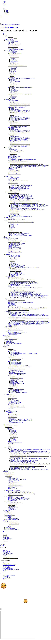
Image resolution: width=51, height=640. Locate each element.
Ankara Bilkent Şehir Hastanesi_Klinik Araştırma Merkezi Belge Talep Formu (25, 294)
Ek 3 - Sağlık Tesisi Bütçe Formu (17, 290)
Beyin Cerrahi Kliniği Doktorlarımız (17, 369)
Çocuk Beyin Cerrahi (14, 379)
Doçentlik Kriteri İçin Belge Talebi (15, 252)
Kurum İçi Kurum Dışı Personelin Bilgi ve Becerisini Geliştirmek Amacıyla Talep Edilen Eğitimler (27, 307)
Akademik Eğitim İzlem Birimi (11, 238)
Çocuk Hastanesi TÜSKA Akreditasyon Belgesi (19, 197)
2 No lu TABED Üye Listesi (16, 273)
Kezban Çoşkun (13, 434)
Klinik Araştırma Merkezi (10, 276)
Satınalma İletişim (13, 149)
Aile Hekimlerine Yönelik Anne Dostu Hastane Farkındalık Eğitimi (21, 222)
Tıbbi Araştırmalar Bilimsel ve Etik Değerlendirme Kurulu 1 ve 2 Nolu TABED (23, 267)
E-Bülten (10, 526)
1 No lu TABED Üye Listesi (16, 272)
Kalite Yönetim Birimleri (13, 183)
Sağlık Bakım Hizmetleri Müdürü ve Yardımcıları (20, 103)
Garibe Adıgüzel (13, 79)
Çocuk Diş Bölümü (14, 382)
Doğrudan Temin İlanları (15, 151)
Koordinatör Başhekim (12, 51)
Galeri (11, 229)
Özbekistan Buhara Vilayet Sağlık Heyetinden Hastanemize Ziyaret (23, 462)
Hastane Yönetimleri (9, 99)
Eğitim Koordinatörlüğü (12, 173)
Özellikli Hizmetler (9, 394)
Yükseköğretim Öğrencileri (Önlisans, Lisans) (17, 317)
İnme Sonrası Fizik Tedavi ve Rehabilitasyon (17, 479)
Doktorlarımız (13, 350)
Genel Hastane (11, 42)
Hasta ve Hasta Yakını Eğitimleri (14, 306)
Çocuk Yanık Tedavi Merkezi (13, 403)
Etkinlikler (10, 421)
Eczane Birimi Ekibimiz (15, 170)
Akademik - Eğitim (7, 237)
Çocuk (9, 375)
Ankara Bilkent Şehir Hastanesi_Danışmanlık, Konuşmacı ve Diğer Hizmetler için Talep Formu (29, 295)
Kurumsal (5, 34)
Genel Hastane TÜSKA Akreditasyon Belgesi (19, 194)
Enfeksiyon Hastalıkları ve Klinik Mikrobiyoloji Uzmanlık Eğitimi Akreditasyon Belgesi (27, 209)
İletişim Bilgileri (8, 511)
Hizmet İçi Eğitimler (12, 303)
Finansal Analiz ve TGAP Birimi (14, 174)
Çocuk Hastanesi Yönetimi (13, 134)
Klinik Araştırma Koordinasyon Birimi (15, 277)
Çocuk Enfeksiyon (14, 385)
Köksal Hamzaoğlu (14, 61)
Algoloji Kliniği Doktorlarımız (16, 362)
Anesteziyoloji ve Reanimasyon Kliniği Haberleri (20, 366)
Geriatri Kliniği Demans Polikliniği (17, 405)
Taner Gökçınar (13, 56)
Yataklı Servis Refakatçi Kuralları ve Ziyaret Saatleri (18, 491)
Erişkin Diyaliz (11, 408)
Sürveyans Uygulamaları (13, 415)
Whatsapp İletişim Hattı (10, 515)
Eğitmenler (12, 228)
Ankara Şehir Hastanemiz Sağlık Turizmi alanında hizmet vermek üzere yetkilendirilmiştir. (28, 466)
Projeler (7, 220)
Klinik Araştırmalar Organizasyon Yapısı (16, 278)
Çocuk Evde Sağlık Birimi (15, 386)
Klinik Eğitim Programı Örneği (14, 251)
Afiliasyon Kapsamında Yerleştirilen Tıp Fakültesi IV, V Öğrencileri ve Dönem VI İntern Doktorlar (29, 322)
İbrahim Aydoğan (13, 91)
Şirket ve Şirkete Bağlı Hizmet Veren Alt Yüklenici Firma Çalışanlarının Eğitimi (23, 308)
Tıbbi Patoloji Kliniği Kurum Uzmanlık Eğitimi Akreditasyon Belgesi (24, 203)
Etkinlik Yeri (12, 227)
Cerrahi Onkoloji (11, 372)
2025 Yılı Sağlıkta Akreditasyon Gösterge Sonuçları (18, 180)
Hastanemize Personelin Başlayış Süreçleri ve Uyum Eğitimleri (20, 302)
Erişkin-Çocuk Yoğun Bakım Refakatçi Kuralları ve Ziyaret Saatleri (21, 493)
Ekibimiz (10, 429)
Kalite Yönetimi (8, 176)
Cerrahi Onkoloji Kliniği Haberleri (17, 374)
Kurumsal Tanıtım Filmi (10, 528)
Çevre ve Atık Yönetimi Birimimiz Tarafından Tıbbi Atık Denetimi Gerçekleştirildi (26, 164)
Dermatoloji (10, 388)
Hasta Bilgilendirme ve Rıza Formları (15, 495)
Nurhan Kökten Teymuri (15, 81)
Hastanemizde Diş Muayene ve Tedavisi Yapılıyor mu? (18, 498)
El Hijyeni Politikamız (12, 178)
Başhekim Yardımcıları (14, 102)
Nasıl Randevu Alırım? (9, 475)
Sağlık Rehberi (8, 477)
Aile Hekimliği (11, 356)
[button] (5, 9)
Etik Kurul (7, 254)
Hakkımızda (10, 37)
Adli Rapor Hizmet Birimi (13, 157)
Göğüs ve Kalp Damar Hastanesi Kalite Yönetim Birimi (21, 185)
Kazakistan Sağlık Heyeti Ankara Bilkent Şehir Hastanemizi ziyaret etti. (24, 454)
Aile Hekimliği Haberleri (15, 360)
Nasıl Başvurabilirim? (14, 354)
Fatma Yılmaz (13, 80)
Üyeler (11, 262)
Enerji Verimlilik (8, 217)
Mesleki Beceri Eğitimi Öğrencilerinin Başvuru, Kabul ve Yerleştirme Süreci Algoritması (27, 314)
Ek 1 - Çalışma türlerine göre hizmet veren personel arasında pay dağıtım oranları (26, 287)
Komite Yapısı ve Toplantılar (13, 414)
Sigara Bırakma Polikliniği (15, 359)
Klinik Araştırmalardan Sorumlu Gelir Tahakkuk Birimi (19, 285)
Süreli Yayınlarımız (9, 331)
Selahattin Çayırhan (14, 92)
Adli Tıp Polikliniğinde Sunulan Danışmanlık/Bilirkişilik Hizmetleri (23, 353)
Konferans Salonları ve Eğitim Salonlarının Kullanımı (18, 310)
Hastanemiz (7, 35)
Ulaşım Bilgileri (8, 514)
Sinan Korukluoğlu (14, 60)
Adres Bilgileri (13, 355)
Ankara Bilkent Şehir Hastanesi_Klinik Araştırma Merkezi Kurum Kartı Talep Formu (27, 296)
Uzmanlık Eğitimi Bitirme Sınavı (14, 247)
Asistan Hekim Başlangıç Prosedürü (17, 243)
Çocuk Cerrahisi (13, 380)
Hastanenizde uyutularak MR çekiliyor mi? (16, 497)
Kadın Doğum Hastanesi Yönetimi (15, 127)
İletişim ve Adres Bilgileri (13, 249)
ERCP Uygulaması (11, 487)
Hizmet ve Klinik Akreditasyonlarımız (12, 191)
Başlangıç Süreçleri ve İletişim (14, 242)
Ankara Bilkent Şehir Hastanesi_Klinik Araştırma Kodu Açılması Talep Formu (25, 293)
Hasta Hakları (8, 473)
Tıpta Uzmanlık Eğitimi (12, 239)
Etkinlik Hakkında (14, 224)
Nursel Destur (13, 433)
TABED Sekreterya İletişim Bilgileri (17, 274)
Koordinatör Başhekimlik (13, 41)
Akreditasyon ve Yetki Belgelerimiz (15, 442)
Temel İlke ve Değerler (12, 38)
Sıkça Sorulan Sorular (12, 325)
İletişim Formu (8, 512)
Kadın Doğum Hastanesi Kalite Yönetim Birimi (19, 188)
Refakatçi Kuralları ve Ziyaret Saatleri (12, 490)
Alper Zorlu (12, 95)
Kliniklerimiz (8, 347)
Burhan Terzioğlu (13, 67)
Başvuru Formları (13, 258)
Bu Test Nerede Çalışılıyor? (13, 503)
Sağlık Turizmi (6, 424)
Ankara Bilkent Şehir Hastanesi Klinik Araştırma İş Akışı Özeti (22, 281)
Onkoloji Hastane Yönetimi (13, 120)
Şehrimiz (7, 470)
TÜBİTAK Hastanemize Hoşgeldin (15, 232)
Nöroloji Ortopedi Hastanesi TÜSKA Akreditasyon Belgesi (22, 198)
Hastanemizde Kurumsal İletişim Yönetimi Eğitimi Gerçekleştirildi (23, 159)
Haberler (9, 464)
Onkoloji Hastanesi (11, 48)
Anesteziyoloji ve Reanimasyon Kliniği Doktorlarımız (21, 365)
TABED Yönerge (13, 268)
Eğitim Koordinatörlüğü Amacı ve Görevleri (16, 300)
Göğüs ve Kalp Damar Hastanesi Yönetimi (16, 107)
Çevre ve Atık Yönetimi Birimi (14, 162)
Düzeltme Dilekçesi (14, 275)
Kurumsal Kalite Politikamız (13, 177)
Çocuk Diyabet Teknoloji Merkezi (17, 383)
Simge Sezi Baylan (14, 437)
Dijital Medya (5, 520)
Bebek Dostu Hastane (14, 213)
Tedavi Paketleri (8, 427)
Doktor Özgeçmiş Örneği (13, 507)
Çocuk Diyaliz (11, 399)
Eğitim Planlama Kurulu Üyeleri (14, 248)
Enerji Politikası (11, 218)
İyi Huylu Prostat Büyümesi (13, 482)
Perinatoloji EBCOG (14, 214)
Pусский (5, 3)
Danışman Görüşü (14, 264)
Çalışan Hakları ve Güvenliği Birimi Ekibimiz (19, 161)
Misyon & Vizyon (9, 39)
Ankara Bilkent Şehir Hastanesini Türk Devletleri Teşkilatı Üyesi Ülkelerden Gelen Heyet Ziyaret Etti (30, 463)
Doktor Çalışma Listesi (9, 472)
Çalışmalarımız (11, 413)
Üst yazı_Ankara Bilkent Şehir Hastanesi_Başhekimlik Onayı (22, 291)
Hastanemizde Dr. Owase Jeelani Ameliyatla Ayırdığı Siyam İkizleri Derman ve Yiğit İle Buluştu (29, 469)
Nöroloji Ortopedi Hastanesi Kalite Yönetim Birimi (20, 186)
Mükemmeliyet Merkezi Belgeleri (14, 215)
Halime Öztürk (13, 74)
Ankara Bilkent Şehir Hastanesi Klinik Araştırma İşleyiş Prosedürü (21, 280)
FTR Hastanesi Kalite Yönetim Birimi (17, 190)
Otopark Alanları (8, 516)
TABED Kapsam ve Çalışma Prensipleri (18, 269)
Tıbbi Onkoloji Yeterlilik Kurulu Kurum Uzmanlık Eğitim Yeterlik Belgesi (24, 208)
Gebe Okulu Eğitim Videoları (14, 329)
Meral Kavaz (13, 70)
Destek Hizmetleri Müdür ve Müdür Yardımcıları (20, 105)
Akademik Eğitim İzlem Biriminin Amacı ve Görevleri (18, 241)
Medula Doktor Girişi (12, 506)
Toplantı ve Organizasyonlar (13, 522)
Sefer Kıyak (12, 82)
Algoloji (9, 361)
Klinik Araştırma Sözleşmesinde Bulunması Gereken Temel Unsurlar (23, 282)
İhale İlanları (12, 152)
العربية (4, 4)
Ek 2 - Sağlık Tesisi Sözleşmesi (16, 288)
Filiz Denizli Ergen (14, 54)
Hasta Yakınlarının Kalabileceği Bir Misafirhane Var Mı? (19, 499)
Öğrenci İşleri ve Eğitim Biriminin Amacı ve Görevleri (18, 312)
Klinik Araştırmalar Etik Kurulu (14, 255)
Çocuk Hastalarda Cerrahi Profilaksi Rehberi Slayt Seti (21, 419)
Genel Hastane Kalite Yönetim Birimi (17, 184)
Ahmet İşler (12, 88)
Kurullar (12, 225)
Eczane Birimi (11, 169)
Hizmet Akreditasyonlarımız (13, 193)
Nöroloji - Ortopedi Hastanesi (11, 339)
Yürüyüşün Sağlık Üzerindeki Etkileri (15, 486)
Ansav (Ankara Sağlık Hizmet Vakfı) (15, 502)
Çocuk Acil (12, 376)
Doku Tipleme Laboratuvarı (13, 391)
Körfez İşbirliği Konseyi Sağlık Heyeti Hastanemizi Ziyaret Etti (22, 461)
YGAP (6, 344)
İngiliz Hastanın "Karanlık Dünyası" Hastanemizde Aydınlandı (22, 467)
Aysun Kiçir (12, 83)
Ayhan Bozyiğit (13, 96)
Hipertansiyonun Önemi (12, 488)
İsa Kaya (12, 76)
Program (12, 226)
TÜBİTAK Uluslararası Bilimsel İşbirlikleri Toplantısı (18, 233)
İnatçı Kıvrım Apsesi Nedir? (13, 478)
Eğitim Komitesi (11, 301)
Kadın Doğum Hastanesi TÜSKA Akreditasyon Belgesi (21, 195)
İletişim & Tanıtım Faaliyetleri (11, 521)
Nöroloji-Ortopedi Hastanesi (13, 44)
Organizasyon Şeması (9, 40)
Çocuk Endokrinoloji (14, 384)
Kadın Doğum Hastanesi (13, 47)
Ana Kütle (7, 345)
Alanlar (9, 517)
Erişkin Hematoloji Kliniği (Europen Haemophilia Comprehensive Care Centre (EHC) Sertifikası (29, 205)
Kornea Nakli (10, 481)
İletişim (11, 230)
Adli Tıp (9, 351)
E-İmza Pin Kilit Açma (12, 509)
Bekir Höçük (13, 97)
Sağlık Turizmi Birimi (9, 428)
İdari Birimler (8, 147)
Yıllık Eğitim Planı (11, 304)
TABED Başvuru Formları (15, 271)
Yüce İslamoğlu (13, 432)
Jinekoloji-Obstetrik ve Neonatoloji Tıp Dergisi (17, 332)
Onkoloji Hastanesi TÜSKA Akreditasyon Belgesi (20, 199)
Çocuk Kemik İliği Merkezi (13, 400)
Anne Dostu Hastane (14, 212)
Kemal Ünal (12, 77)
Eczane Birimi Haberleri (15, 171)
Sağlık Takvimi (11, 525)
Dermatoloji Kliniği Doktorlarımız (17, 389)
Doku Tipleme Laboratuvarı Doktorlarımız (18, 392)
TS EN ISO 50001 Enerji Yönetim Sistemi (16, 219)
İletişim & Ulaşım (6, 510)
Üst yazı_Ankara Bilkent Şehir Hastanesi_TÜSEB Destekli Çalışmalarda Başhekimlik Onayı (28, 297)
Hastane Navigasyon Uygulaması (12, 519)
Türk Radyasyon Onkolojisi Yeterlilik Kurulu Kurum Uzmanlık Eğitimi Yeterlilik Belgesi (27, 204)
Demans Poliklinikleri (12, 404)
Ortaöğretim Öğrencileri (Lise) (14, 313)
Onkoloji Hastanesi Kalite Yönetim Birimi (18, 189)
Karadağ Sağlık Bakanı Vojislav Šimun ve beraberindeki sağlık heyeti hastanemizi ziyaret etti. (28, 451)
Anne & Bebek (8, 410)
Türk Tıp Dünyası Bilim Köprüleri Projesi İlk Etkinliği (21, 235)
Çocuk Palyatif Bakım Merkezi (14, 401)
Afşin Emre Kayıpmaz (14, 64)
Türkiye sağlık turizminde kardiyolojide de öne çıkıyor (21, 468)
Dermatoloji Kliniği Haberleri (16, 390)
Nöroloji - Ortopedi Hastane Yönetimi (15, 113)
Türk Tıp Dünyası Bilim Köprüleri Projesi (16, 234)
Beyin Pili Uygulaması (12, 398)
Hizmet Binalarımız (7, 335)
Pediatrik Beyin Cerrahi (15, 370)
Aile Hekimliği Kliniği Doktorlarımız (17, 358)
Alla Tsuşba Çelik (13, 440)
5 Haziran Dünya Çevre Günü (16, 167)
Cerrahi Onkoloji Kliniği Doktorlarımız (18, 373)
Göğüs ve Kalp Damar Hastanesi (14, 43)
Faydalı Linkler (8, 501)
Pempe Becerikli (13, 84)
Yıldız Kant (12, 72)
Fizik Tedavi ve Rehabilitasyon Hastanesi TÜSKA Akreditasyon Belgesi (24, 200)
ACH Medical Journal (12, 334)
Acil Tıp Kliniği (11, 349)
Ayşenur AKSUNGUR (7, 539)
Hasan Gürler (13, 69)
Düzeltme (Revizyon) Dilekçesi (16, 266)
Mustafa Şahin (13, 68)
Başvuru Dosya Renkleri (15, 256)
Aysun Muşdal (13, 89)
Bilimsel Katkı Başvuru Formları (11, 326)
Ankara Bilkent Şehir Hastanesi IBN (17, 265)
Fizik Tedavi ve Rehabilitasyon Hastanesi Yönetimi (18, 140)
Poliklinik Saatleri (8, 476)
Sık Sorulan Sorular (9, 496)
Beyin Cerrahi (10, 368)
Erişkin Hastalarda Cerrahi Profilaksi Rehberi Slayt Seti (21, 420)
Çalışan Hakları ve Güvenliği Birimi (15, 160)
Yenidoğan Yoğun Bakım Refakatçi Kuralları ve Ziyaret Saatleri (20, 492)
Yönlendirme (5, 471)
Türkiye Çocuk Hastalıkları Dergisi (15, 333)
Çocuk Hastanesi (11, 45)
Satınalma (10, 148)
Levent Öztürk (13, 52)
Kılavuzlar (12, 261)
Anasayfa (12, 223)
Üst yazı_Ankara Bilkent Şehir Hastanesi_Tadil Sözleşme (21, 292)
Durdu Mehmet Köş (14, 63)
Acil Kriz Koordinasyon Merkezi (14, 156)
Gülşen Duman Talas (14, 57)
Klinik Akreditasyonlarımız (13, 201)
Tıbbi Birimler (6, 346)
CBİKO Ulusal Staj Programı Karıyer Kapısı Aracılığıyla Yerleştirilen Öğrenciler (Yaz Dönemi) (29, 321)
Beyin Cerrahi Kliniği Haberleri (16, 371)
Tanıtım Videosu (11, 443)
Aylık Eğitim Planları (12, 305)
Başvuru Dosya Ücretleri (15, 257)
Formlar (9, 286)
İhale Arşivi (12, 155)
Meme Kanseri (11, 483)
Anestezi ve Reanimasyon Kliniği (14, 364)
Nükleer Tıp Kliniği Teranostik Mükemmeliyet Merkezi (21, 216)
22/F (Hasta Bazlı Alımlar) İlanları (17, 150)
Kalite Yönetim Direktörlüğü (13, 179)
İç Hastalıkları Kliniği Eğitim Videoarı (15, 330)
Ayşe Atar (12, 86)
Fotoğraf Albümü (11, 444)
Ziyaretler (10, 448)
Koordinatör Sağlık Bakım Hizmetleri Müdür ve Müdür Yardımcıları (21, 78)
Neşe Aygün (12, 436)
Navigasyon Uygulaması (13, 518)
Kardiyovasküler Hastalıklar (13, 480)
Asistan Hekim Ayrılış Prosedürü (16, 244)
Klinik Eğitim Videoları (10, 327)
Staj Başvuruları (8, 311)
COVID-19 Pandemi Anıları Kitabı (12, 529)
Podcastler (7, 530)
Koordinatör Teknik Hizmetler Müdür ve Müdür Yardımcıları (20, 93)
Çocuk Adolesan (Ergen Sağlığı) (16, 378)
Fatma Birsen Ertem (14, 90)
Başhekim (12, 101)
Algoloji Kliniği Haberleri (15, 363)
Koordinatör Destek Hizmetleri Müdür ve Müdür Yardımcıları (20, 87)
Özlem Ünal (12, 58)
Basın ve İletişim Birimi (12, 158)
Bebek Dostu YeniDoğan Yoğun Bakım (18, 210)
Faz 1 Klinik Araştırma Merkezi (14, 284)
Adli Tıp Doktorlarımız (15, 352)
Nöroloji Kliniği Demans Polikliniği (17, 407)
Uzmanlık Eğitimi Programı (13, 245)
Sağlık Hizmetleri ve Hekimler (11, 425)
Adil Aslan (12, 438)
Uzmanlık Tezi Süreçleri (12, 246)
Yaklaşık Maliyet (13, 154)
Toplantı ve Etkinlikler (14, 524)
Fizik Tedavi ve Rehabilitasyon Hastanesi (16, 49)
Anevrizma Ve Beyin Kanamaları (14, 485)
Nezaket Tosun (13, 71)
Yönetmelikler (13, 263)
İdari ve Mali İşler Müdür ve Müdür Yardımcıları (17, 66)
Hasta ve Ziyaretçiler (9, 447)
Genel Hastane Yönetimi (13, 100)
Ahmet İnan (12, 98)
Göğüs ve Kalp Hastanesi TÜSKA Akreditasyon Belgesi (21, 196)
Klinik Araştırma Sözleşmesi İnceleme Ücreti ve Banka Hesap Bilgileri (24, 283)
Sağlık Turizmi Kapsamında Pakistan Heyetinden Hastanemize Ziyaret (24, 460)
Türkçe (4, 1)
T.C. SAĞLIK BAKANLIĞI (9, 27)
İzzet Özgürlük (13, 59)
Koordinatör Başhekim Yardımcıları (15, 53)
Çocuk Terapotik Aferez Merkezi (14, 402)
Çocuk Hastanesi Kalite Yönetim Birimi (18, 187)
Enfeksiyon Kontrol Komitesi (11, 411)
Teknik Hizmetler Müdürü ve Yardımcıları (18, 106)
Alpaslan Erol (13, 62)
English (4, 2)
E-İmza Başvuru (11, 508)
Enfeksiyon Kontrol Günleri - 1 (16, 422)
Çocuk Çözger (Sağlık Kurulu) (16, 381)
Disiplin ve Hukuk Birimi (13, 168)
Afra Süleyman (13, 439)
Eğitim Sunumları (11, 418)
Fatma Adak (12, 73)
